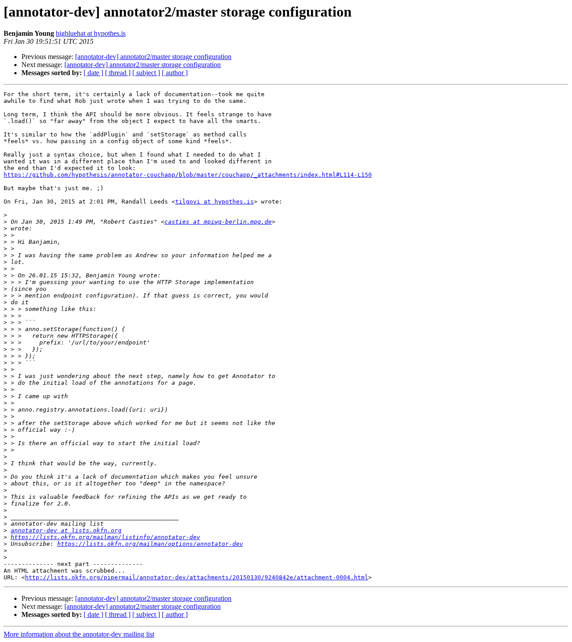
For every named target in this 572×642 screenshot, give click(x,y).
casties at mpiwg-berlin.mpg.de (218, 221)
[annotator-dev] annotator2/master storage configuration (153, 56)
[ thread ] (117, 73)
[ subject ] (146, 73)
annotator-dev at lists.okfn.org (66, 530)
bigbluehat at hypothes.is (91, 33)
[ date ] (93, 73)
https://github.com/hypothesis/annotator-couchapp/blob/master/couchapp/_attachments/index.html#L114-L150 (188, 174)
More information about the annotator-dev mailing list (79, 634)
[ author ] (175, 73)
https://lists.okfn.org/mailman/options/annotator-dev (150, 543)
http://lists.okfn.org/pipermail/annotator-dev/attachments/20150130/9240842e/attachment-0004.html (196, 577)
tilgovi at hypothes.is (214, 201)
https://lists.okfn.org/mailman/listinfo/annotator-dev (105, 537)
